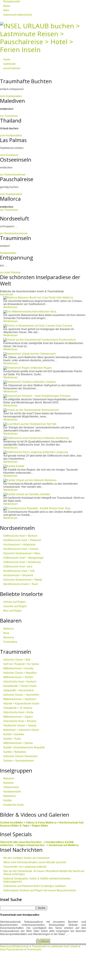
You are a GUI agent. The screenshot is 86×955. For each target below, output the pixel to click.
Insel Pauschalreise (12, 949)
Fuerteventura (67, 339)
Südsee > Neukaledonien (18, 760)
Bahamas (50, 480)
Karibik (20, 466)
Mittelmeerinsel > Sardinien (19, 699)
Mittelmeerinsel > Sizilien (18, 677)
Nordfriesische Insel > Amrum (20, 549)
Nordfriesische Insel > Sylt (18, 570)
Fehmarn (65, 395)
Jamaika (45, 494)
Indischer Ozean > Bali (16, 659)
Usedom (51, 381)
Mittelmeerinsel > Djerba (18, 743)
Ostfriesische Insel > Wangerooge (23, 557)
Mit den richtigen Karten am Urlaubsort (26, 857)
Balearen (8, 778)
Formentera (10, 641)
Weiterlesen (10, 307)
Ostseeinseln (48, 353)
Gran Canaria (64, 325)
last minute (6, 294)
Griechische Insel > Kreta (18, 712)
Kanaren (8, 782)
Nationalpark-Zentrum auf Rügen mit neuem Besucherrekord (39, 890)
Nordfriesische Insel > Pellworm (22, 540)
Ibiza (53, 311)
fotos (6, 10)
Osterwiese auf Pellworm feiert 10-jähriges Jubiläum (34, 886)
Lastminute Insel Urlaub (64, 946)
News (6, 5)
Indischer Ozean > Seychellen (21, 694)
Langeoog (62, 452)
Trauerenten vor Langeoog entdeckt (24, 866)
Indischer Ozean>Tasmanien (20, 756)
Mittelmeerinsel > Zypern (18, 716)
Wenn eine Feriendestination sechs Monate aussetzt (34, 862)
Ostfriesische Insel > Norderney (22, 562)
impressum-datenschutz (17, 14)
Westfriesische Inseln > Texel (20, 584)
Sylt (54, 424)
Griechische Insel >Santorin (19, 681)
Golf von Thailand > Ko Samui (21, 664)
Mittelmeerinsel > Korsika (18, 668)
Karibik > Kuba (12, 738)
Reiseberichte (11, 1)
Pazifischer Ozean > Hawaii (19, 725)
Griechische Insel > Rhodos (19, 721)
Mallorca (68, 297)
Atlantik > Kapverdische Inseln (21, 703)
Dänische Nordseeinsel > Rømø (22, 579)
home (6, 59)
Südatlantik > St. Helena (17, 707)
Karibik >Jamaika (13, 734)
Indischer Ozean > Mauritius (20, 672)
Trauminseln (39, 946)
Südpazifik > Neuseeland (18, 690)
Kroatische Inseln (13, 804)
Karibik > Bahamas (14, 751)
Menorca (8, 637)
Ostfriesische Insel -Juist (17, 566)
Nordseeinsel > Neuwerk (18, 575)
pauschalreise (11, 68)
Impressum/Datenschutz (14, 946)
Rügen (48, 367)
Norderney (62, 438)
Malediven (9, 796)
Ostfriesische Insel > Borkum (20, 535)
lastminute (9, 63)
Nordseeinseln (50, 410)
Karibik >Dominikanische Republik (24, 747)
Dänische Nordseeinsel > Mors (21, 553)
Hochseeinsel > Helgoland (19, 544)
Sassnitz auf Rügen (15, 606)
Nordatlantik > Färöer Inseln (20, 686)
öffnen (45, 941)
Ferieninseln (33, 949)
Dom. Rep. (64, 508)
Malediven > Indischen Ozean (21, 729)
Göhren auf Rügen (14, 601)
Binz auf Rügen (12, 610)
